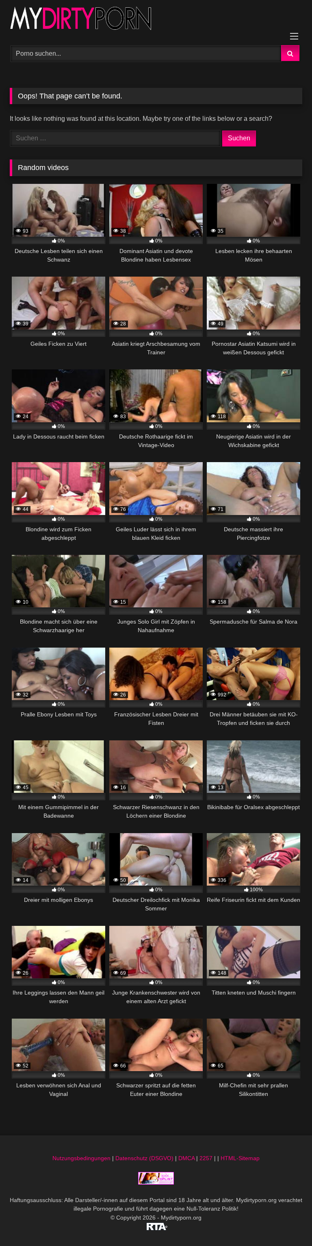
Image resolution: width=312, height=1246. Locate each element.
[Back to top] (287, 1222)
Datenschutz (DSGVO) (144, 1158)
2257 (205, 1158)
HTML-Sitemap (240, 1158)
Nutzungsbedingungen (81, 1158)
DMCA (186, 1158)
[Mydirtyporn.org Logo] (156, 20)
